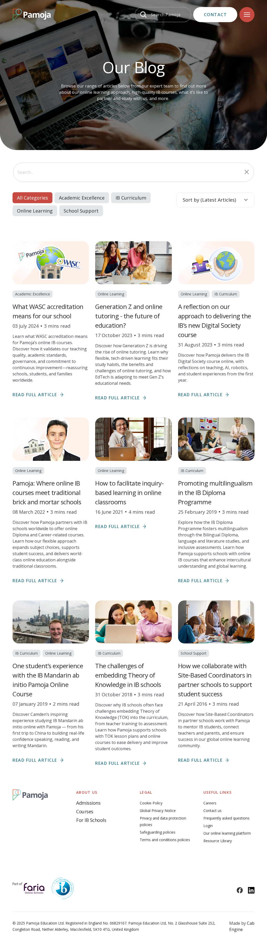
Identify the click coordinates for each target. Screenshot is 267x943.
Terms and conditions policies (165, 839)
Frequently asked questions (226, 818)
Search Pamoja (165, 14)
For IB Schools (91, 820)
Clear (247, 172)
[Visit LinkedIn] (251, 890)
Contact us (212, 810)
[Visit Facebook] (239, 890)
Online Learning (35, 211)
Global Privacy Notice (158, 810)
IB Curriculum (131, 198)
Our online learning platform (227, 833)
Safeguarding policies (157, 832)
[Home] (32, 14)
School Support (81, 211)
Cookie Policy (151, 803)
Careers (209, 803)
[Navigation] (246, 14)
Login (208, 825)
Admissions (88, 803)
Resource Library (217, 840)
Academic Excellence (82, 198)
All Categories (32, 198)
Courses (84, 811)
